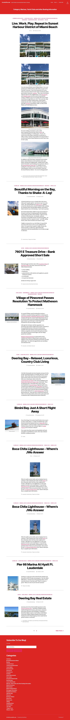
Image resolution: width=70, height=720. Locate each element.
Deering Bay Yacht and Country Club (29, 382)
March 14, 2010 (40, 601)
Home (52, 2)
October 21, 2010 (40, 571)
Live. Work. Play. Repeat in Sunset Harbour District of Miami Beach (35, 25)
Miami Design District (11, 688)
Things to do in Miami (38, 176)
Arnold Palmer (33, 385)
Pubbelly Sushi (26, 96)
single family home (39, 391)
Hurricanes (9, 677)
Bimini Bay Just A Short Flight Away (35, 409)
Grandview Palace (43, 264)
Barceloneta (44, 94)
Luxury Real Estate (28, 18)
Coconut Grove (25, 239)
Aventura (8, 659)
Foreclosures (9, 672)
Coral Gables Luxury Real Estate (33, 620)
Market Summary (10, 685)
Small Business (10, 703)
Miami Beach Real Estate (40, 175)
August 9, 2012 (40, 196)
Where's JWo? (54, 445)
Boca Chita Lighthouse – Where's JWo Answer (35, 450)
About (55, 2)
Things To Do (53, 185)
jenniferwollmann (32, 196)
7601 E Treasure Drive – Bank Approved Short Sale (35, 253)
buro (41, 132)
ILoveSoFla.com (6, 2)
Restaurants (41, 19)
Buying (22, 248)
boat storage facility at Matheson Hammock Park (32, 316)
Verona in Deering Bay (26, 608)
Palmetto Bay (9, 693)
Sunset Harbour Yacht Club (29, 165)
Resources (47, 185)
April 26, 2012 (40, 258)
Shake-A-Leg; (39, 204)
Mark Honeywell (25, 486)
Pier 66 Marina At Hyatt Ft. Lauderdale (35, 566)
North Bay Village (25, 265)
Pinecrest (40, 294)
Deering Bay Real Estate (35, 598)
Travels (24, 436)
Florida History (29, 494)
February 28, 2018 (37, 30)
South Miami (9, 705)
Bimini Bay (42, 423)
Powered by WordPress (21, 717)
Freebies (8, 673)
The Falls (8, 706)
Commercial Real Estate (18, 18)
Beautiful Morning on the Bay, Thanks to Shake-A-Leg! (35, 191)
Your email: (8, 643)
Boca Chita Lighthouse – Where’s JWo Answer (35, 508)
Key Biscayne (9, 680)
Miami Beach (24, 19)
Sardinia (35, 93)
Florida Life (16, 185)
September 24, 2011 (40, 415)
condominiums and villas (27, 380)
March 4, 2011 (37, 456)
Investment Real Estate (11, 678)
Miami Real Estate (26, 621)
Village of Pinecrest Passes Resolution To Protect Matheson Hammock (35, 301)
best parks (24, 345)
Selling (46, 19)
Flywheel (28, 103)
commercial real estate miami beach (29, 175)
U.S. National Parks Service (30, 489)
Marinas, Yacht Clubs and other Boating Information (45, 18)
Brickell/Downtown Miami (12, 660)
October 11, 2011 (41, 365)
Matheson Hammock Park (27, 336)
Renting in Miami (10, 696)
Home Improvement (11, 675)
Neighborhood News (32, 19)
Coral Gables (19, 292)
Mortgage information (11, 690)
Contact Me (61, 2)
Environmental (26, 292)
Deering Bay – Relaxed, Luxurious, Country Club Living (35, 359)
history (44, 480)
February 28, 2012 (40, 308)
